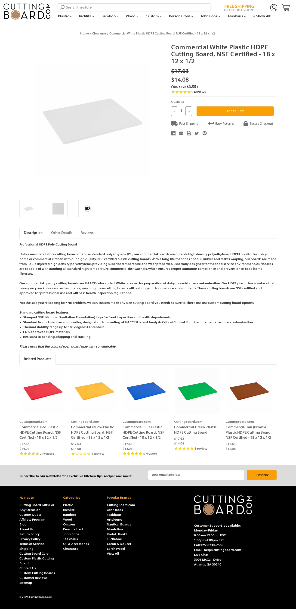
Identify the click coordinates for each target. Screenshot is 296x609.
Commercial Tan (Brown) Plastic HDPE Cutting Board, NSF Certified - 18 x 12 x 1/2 (249, 433)
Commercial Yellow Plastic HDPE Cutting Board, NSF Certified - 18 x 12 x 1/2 (92, 433)
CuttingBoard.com (121, 505)
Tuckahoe (114, 539)
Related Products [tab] (37, 359)
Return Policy (29, 534)
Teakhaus (236, 16)
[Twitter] (196, 133)
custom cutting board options (230, 303)
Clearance (70, 549)
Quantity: (177, 101)
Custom (153, 16)
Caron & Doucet (119, 544)
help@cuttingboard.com (222, 550)
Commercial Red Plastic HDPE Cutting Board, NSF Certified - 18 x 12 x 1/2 (40, 433)
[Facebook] (173, 133)
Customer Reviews (33, 578)
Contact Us (27, 568)
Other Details (61, 233)
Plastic (64, 16)
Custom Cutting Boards (37, 573)
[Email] (181, 133)
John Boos (209, 16)
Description (33, 233)
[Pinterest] (204, 133)
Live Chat (201, 555)
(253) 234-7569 (212, 545)
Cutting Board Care (34, 554)
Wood (131, 16)
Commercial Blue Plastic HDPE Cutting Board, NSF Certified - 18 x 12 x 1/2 (143, 433)
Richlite (85, 16)
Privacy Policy (29, 539)
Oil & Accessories (76, 544)
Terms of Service (31, 544)
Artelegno (114, 520)
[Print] (189, 133)
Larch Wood (116, 549)
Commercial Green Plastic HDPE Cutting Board (195, 430)
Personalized (180, 16)
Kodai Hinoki (117, 534)
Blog (23, 524)
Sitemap (25, 583)
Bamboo (109, 16)
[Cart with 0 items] (285, 8)
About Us (26, 529)
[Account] (274, 8)
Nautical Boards (119, 524)
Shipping (26, 549)
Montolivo (115, 529)
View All (113, 554)
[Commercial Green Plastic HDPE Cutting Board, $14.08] (197, 390)
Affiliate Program (32, 520)
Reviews (87, 233)
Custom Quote (30, 515)
